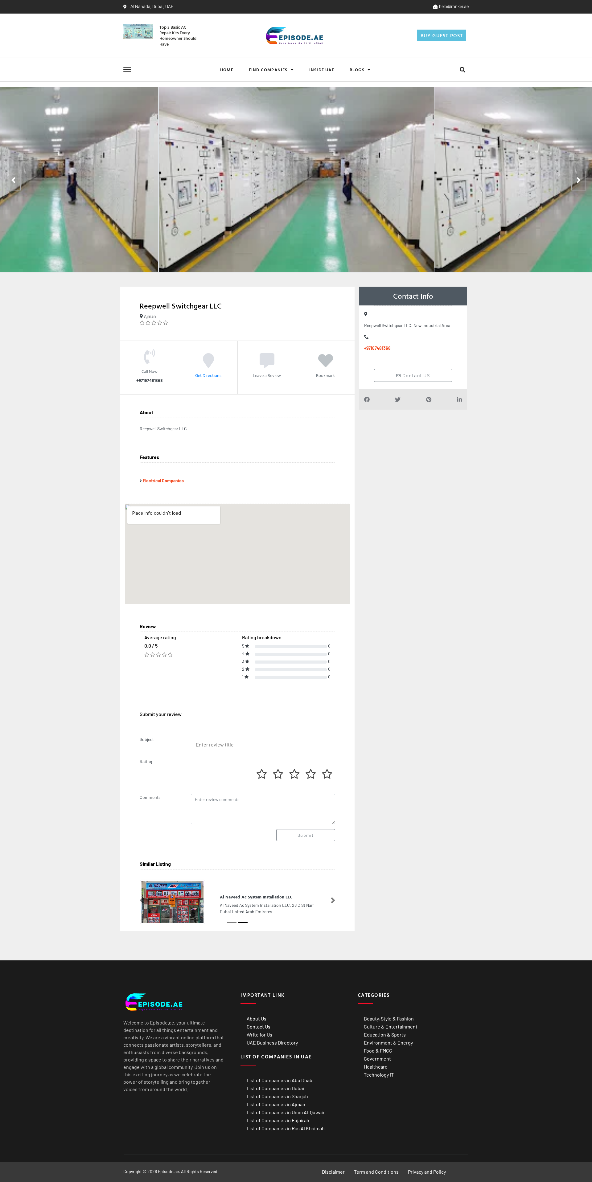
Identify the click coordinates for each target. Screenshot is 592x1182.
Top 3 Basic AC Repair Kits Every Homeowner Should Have (177, 35)
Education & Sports (385, 1034)
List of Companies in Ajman (276, 1104)
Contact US (415, 375)
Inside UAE (321, 69)
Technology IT (379, 1075)
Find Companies (268, 69)
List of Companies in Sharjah (277, 1096)
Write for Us (259, 1034)
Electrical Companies (163, 480)
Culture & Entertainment (390, 1026)
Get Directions (208, 375)
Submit (306, 835)
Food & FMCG (378, 1050)
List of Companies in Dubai (275, 1088)
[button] (462, 69)
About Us (256, 1018)
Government (377, 1058)
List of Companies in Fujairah (278, 1120)
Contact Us (258, 1026)
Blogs (357, 69)
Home (226, 69)
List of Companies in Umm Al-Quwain (286, 1112)
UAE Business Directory (272, 1042)
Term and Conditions (376, 1172)
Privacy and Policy (427, 1172)
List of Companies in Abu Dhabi (280, 1080)
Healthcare (376, 1067)
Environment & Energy (388, 1042)
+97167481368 (377, 348)
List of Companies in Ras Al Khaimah (286, 1128)
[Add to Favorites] (325, 365)
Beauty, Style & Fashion (389, 1018)
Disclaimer (333, 1172)
